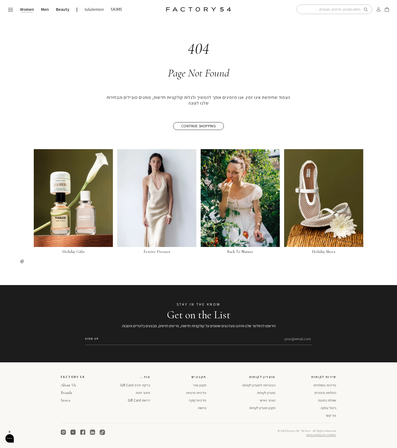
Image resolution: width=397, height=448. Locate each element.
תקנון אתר (199, 385)
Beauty (62, 9)
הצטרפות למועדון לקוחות (258, 385)
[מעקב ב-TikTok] (102, 432)
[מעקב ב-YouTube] (73, 432)
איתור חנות (143, 392)
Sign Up (92, 338)
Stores (65, 400)
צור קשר (330, 415)
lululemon (94, 9)
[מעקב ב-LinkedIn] (92, 432)
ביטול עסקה (328, 408)
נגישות (202, 408)
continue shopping (198, 125)
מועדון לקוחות (266, 392)
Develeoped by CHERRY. (321, 435)
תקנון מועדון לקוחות (262, 408)
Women (27, 9)
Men (45, 9)
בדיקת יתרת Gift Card (135, 385)
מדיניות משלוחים (325, 385)
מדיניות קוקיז (197, 400)
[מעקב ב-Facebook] (83, 432)
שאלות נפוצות (327, 400)
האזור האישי (267, 400)
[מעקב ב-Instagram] (63, 432)
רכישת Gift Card (139, 400)
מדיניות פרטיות (196, 392)
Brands (66, 392)
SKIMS (116, 9)
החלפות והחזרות (325, 392)
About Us (68, 385)
